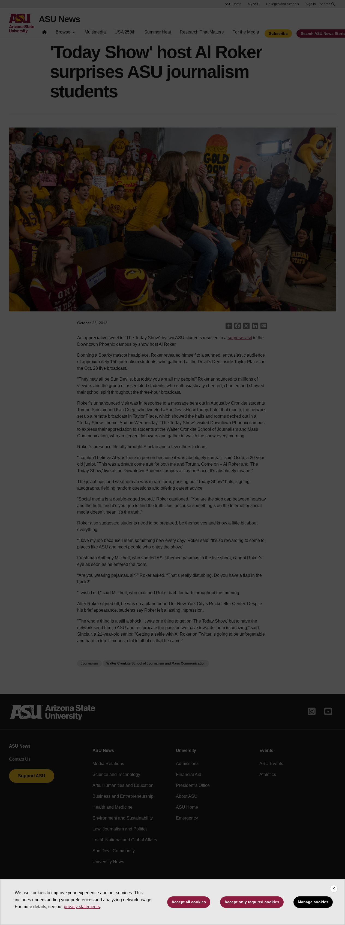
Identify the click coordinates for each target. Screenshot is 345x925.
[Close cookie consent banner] (334, 889)
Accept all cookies (189, 902)
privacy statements (82, 906)
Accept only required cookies (251, 902)
